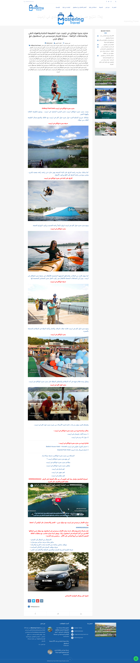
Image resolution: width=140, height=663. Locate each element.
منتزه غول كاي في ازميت (71, 70)
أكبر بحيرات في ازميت (66, 52)
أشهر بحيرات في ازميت (51, 48)
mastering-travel (78, 637)
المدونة (101, 7)
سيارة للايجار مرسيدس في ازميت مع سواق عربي (69, 65)
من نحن (107, 7)
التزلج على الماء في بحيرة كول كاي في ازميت (61, 56)
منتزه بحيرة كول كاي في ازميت (44, 67)
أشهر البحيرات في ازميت (76, 48)
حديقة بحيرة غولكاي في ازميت (62, 61)
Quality (67, 661)
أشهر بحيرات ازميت (63, 48)
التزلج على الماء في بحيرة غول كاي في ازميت (49, 54)
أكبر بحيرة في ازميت (54, 52)
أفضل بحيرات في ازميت (58, 50)
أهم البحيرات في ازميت (42, 52)
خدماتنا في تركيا (92, 7)
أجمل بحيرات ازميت (68, 45)
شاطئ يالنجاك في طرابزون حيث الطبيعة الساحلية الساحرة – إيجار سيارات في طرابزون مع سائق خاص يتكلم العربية (106, 60)
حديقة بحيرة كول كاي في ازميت (44, 61)
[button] (136, 658)
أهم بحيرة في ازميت (66, 54)
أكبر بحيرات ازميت (78, 52)
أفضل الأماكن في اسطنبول (79, 7)
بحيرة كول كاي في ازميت (49, 59)
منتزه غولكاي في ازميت (58, 70)
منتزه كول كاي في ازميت (44, 70)
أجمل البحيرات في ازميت (81, 45)
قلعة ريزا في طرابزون (108, 44)
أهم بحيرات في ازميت (78, 54)
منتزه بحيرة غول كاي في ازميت (78, 67)
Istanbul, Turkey (78, 628)
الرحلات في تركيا (66, 7)
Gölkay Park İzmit (36, 45)
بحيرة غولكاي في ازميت (63, 59)
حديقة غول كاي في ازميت (71, 63)
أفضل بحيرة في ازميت (45, 50)
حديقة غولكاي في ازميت (57, 63)
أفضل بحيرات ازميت (70, 50)
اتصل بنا (114, 7)
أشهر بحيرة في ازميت (39, 48)
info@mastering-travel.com (81, 634)
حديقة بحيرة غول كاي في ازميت (78, 61)
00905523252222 (35, 479)
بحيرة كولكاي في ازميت (35, 59)
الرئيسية (58, 7)
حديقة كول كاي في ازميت (43, 63)
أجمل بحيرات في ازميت (56, 45)
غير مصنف (67, 43)
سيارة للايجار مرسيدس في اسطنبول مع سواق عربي (42, 65)
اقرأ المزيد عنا (42, 644)
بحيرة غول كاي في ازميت (76, 59)
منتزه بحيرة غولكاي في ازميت (61, 67)
